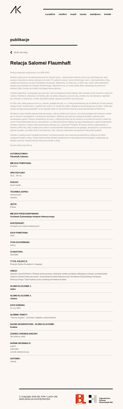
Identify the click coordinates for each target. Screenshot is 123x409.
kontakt (107, 14)
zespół (73, 14)
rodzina (13, 299)
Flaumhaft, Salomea (19, 157)
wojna (13, 289)
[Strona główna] (15, 9)
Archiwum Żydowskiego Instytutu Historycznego (32, 217)
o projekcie (50, 14)
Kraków (13, 327)
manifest (63, 14)
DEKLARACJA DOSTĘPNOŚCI (34, 399)
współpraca (95, 14)
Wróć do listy (21, 52)
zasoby (83, 14)
